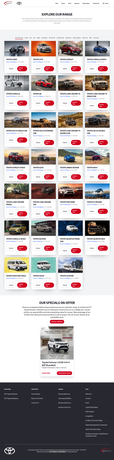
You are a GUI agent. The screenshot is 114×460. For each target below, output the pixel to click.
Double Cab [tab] (52, 38)
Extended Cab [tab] (60, 38)
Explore (11, 69)
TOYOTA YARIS (11, 59)
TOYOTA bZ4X (38, 167)
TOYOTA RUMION (39, 239)
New (56, 3)
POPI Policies (90, 412)
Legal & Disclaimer (92, 407)
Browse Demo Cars (64, 403)
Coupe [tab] (26, 38)
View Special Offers (64, 398)
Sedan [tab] (38, 38)
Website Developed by (51, 452)
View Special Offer (64, 373)
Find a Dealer (35, 394)
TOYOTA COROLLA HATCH (96, 59)
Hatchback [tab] (44, 38)
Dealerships (86, 3)
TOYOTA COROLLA (13, 94)
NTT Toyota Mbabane (11, 398)
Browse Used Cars (64, 407)
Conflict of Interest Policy (94, 420)
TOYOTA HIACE (38, 276)
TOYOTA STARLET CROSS (15, 167)
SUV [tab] (30, 38)
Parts (87, 403)
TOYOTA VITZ (38, 59)
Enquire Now (21, 68)
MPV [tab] (90, 38)
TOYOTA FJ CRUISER (94, 202)
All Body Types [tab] (19, 38)
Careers (88, 398)
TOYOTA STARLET (66, 59)
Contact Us (96, 3)
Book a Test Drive (37, 398)
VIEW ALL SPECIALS (57, 321)
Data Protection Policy (93, 429)
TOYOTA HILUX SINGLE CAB (16, 130)
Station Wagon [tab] (77, 38)
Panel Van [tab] (85, 38)
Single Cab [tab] (68, 38)
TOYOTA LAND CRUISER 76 (70, 94)
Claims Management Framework (96, 425)
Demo (63, 3)
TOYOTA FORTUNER (67, 202)
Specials (77, 3)
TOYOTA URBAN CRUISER (69, 167)
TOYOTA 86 (37, 94)
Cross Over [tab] (96, 38)
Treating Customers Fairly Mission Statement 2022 (97, 435)
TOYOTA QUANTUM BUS (96, 239)
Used (69, 3)
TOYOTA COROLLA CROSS (16, 239)
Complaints (89, 416)
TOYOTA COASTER (67, 276)
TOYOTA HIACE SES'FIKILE (16, 276)
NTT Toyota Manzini (10, 394)
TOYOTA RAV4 (92, 167)
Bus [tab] (34, 38)
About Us (89, 394)
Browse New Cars (64, 394)
